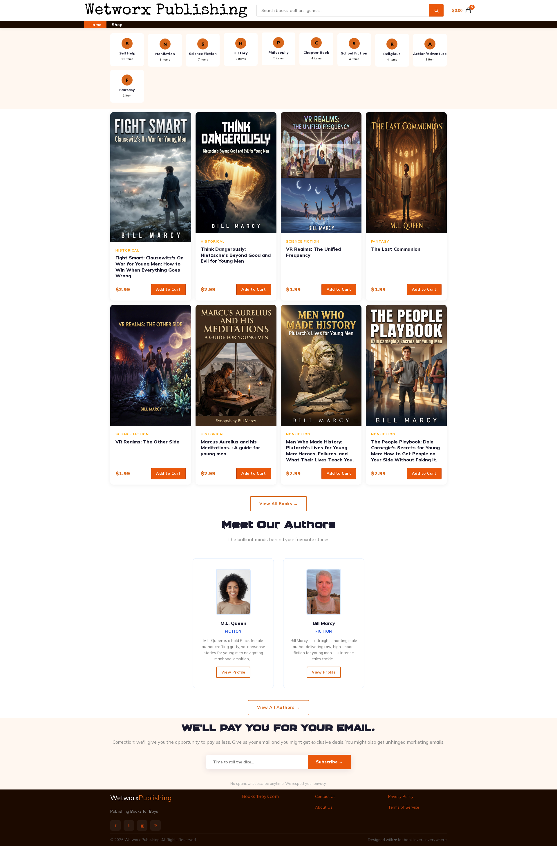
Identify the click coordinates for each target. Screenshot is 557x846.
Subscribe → (329, 762)
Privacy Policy (400, 796)
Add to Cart (168, 289)
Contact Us (325, 796)
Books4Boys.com (260, 796)
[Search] (436, 10)
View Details (150, 177)
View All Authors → (278, 707)
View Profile (233, 672)
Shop (117, 24)
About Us (323, 807)
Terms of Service (403, 807)
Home (95, 24)
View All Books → (278, 503)
